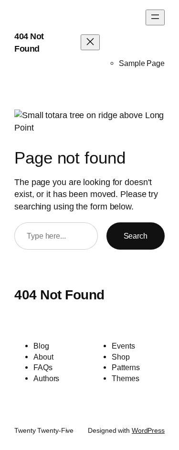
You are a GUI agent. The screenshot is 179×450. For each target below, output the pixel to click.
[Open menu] (155, 17)
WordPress (148, 430)
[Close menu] (90, 42)
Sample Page (142, 63)
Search (135, 235)
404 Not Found (59, 294)
